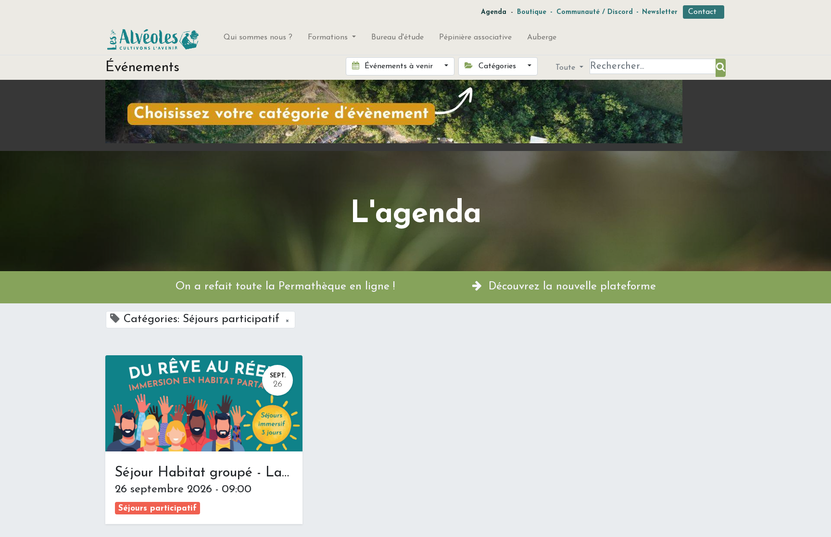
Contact (703, 12)
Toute (566, 68)
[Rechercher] (721, 68)
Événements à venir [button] (398, 66)
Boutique (531, 12)
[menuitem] (258, 39)
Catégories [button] (497, 66)
